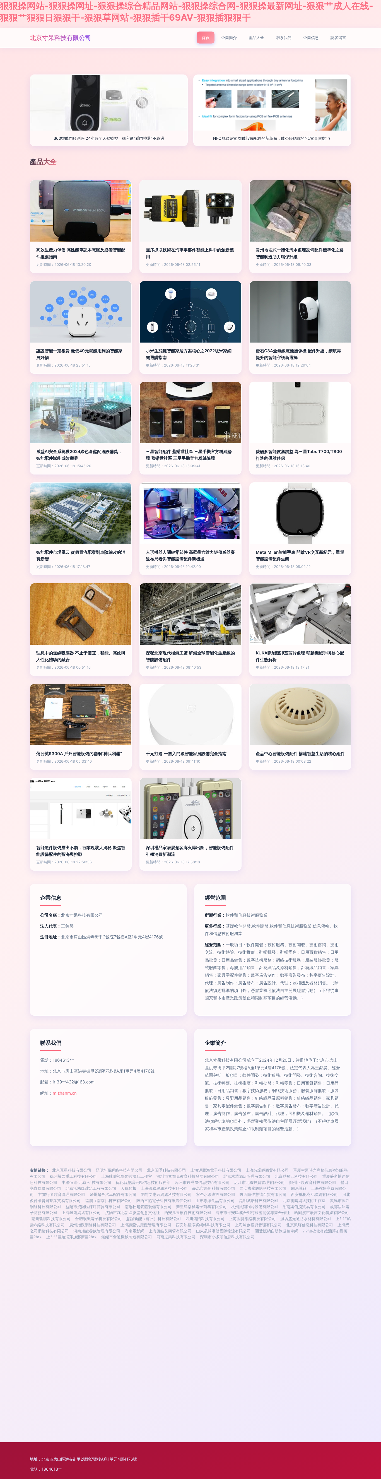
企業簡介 (229, 37)
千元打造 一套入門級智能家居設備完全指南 (186, 753)
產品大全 (256, 37)
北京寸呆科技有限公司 (60, 37)
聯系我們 (283, 37)
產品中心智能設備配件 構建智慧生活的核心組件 (300, 753)
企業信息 (311, 37)
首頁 (205, 37)
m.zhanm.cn (65, 1093)
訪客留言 (338, 37)
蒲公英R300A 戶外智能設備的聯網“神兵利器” (79, 753)
